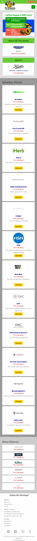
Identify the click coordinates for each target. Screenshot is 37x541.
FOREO (18, 216)
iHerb (18, 157)
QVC (18, 303)
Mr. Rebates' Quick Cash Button (14, 514)
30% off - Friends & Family (18, 71)
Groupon (18, 99)
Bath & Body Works (18, 187)
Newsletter (7, 521)
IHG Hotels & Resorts (18, 332)
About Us (7, 502)
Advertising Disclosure (19, 540)
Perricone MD (18, 128)
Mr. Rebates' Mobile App (11, 511)
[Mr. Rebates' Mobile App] (29, 531)
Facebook (7, 523)
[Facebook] (15, 531)
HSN (18, 245)
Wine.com (18, 420)
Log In (30, 1)
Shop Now (18, 109)
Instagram (7, 525)
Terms (6, 506)
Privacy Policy (8, 504)
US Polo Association (18, 362)
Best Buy (18, 274)
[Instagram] (22, 531)
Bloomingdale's (18, 391)
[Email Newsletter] (8, 531)
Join (34, 1)
